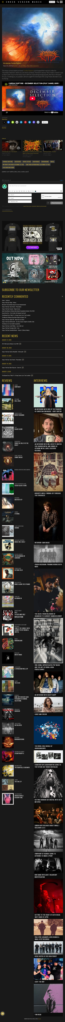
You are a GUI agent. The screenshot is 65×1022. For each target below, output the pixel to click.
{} (31, 191)
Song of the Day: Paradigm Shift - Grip (10, 328)
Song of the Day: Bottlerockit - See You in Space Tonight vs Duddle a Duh (18, 321)
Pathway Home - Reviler (49, 151)
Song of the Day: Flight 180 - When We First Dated (13, 319)
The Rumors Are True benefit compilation (11, 324)
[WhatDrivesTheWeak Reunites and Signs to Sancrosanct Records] (32, 145)
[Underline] (14, 191)
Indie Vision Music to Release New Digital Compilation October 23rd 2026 (18, 311)
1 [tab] (3, 282)
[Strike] (17, 191)
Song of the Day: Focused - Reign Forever (11, 309)
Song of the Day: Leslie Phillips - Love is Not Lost (12, 326)
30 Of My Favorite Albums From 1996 (10, 344)
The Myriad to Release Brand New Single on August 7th (14, 317)
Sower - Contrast (6, 300)
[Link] (29, 191)
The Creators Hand (8, 167)
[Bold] (10, 191)
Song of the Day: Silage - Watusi (9, 302)
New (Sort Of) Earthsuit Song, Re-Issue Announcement (14, 304)
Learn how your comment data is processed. (34, 206)
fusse (39, 1018)
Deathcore (18, 161)
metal (52, 161)
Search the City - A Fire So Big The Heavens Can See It (14, 313)
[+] (33, 191)
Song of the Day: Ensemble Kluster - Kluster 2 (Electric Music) (15, 330)
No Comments (35, 66)
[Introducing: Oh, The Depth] (11, 145)
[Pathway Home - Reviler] (52, 145)
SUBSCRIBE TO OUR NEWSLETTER (20, 289)
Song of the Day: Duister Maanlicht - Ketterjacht (12, 352)
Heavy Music (36, 161)
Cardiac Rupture (28, 70)
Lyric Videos (23, 66)
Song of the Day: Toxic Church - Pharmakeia (11, 307)
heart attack (27, 161)
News (28, 66)
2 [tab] (5, 282)
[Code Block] (26, 191)
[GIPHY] (36, 191)
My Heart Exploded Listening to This (13, 164)
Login (61, 180)
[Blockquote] (24, 191)
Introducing (45, 161)
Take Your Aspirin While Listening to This (38, 164)
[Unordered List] (21, 191)
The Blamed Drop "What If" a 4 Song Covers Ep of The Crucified (16, 315)
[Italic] (12, 191)
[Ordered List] (19, 191)
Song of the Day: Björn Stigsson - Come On (11, 367)
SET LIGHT (52, 2)
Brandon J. (16, 66)
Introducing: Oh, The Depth (9, 151)
